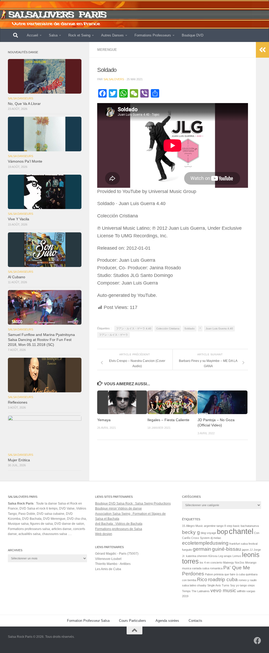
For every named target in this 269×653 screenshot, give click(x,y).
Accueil (32, 35)
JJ (251, 549)
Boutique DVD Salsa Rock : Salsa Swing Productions (133, 503)
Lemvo (236, 556)
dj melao (215, 537)
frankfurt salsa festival (243, 543)
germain (202, 549)
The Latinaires (201, 591)
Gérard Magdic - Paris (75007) (116, 553)
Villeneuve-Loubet (108, 559)
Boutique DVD (192, 35)
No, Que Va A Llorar (24, 104)
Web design (103, 534)
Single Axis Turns (218, 585)
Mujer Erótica (19, 460)
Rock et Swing (79, 35)
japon (245, 549)
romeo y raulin (248, 580)
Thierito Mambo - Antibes (113, 564)
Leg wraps (225, 556)
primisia (219, 574)
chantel (241, 531)
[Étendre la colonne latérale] (262, 50)
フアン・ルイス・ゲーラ (113, 334)
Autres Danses (112, 35)
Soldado (189, 328)
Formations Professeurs (152, 35)
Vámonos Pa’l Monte (25, 161)
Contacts (195, 621)
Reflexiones (17, 402)
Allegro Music (194, 525)
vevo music (223, 590)
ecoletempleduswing (205, 543)
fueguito (187, 549)
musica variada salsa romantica (202, 568)
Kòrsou (213, 556)
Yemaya (104, 420)
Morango (250, 562)
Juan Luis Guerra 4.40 (219, 328)
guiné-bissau (226, 549)
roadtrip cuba (223, 579)
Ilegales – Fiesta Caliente (168, 420)
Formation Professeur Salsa (88, 621)
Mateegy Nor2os (233, 562)
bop (222, 531)
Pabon (209, 574)
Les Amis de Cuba (108, 569)
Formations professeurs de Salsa (118, 529)
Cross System (200, 537)
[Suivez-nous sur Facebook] (257, 640)
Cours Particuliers (132, 621)
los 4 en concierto (211, 562)
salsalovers (114, 79)
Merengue (107, 50)
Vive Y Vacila (18, 219)
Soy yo (234, 585)
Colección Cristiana (167, 328)
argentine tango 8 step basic (222, 525)
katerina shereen (197, 556)
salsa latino (189, 585)
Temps (186, 591)
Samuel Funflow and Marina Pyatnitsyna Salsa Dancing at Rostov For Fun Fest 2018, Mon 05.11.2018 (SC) (41, 340)
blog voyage (208, 532)
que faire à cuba (234, 574)
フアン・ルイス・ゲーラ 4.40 (133, 328)
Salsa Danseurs (20, 98)
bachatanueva (250, 525)
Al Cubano (16, 277)
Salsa (53, 35)
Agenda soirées (167, 621)
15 (183, 525)
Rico (202, 579)
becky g (191, 532)
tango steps (247, 585)
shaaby (201, 585)
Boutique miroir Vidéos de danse (118, 508)
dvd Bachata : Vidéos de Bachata (118, 524)
